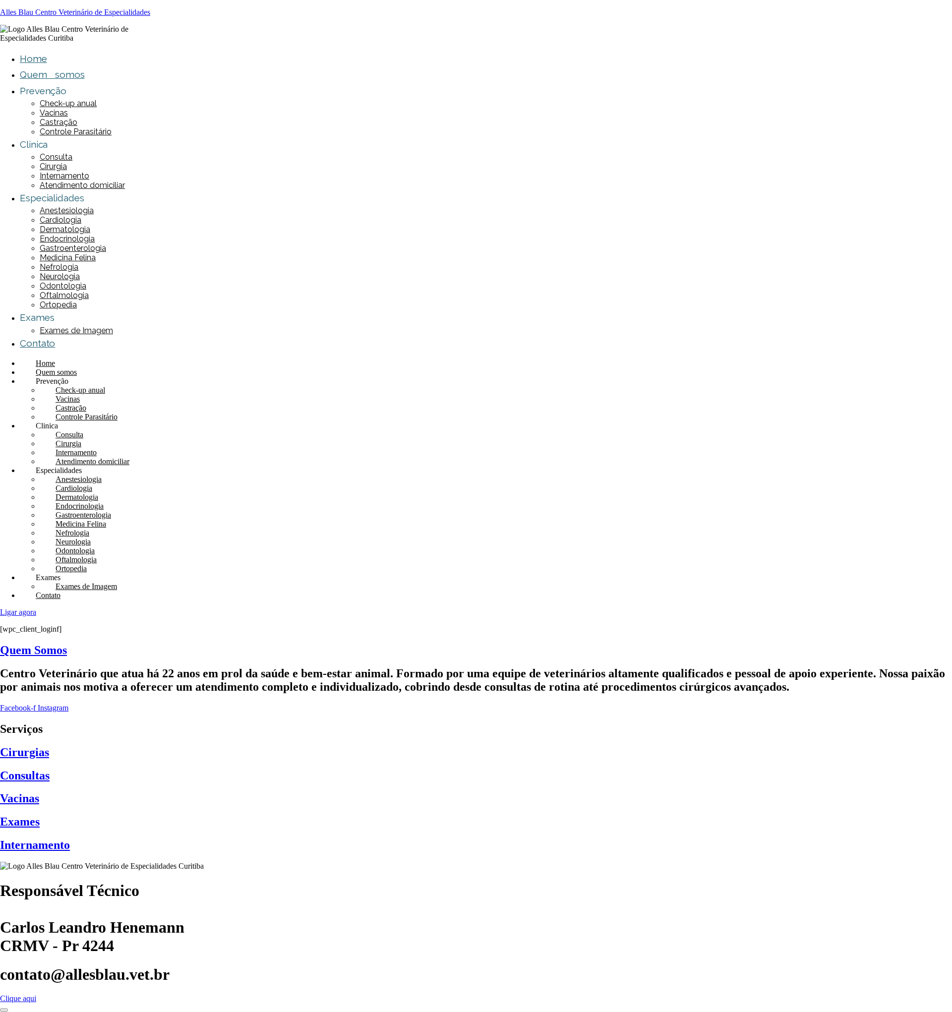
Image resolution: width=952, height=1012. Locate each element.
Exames (20, 821)
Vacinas (54, 113)
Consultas (25, 775)
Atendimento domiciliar (82, 185)
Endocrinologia (67, 238)
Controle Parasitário (76, 131)
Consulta (56, 157)
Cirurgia (53, 166)
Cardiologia (60, 220)
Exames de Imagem (76, 330)
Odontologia (63, 286)
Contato (37, 343)
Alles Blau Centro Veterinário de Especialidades (75, 12)
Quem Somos (33, 650)
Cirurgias (24, 752)
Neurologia (60, 276)
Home (33, 58)
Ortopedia (58, 304)
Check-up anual (68, 103)
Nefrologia (59, 267)
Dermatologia (65, 229)
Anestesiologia (67, 210)
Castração (58, 122)
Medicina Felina (68, 257)
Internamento (64, 175)
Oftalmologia (64, 295)
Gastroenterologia (73, 248)
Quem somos (52, 74)
